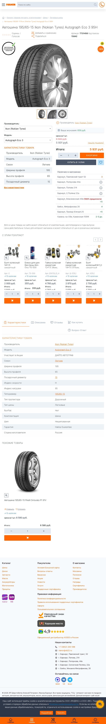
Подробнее (46, 712)
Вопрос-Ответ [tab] (79, 330)
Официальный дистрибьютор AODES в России (58, 637)
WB (11, 601)
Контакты (77, 568)
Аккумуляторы (8, 582)
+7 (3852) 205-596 (67, 647)
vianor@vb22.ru (65, 650)
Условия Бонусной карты (48, 568)
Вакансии (41, 575)
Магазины (77, 571)
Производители (80, 589)
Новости (41, 582)
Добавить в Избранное (101, 162)
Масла (5, 578)
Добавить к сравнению (45, 33)
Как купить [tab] (77, 322)
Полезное (77, 575)
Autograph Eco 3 (63, 349)
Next (100, 240)
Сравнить (10, 509)
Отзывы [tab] (58, 322)
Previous (96, 240)
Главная (3, 18)
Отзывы (76, 578)
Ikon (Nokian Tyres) (83, 122)
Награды (76, 582)
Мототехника (8, 585)
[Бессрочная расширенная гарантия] (9, 49)
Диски (5, 571)
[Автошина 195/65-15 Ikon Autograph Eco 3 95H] (43, 82)
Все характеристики (14, 187)
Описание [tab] (40, 322)
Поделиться (40, 36)
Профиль (95, 722)
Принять (61, 712)
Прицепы (6, 589)
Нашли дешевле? (96, 143)
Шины (45, 17)
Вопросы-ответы (44, 571)
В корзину (92, 155)
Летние (102, 43)
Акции (40, 578)
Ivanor (4, 601)
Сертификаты (79, 585)
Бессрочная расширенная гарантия (9, 49)
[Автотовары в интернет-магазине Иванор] (11, 4)
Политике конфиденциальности (63, 704)
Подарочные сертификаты (49, 589)
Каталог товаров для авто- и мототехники (24, 17)
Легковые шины (56, 17)
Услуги (40, 585)
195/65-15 (60, 393)
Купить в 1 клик (76, 162)
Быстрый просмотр (6, 258)
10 (100, 49)
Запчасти (6, 575)
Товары (32, 720)
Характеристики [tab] (17, 322)
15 (56, 377)
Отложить (21, 509)
